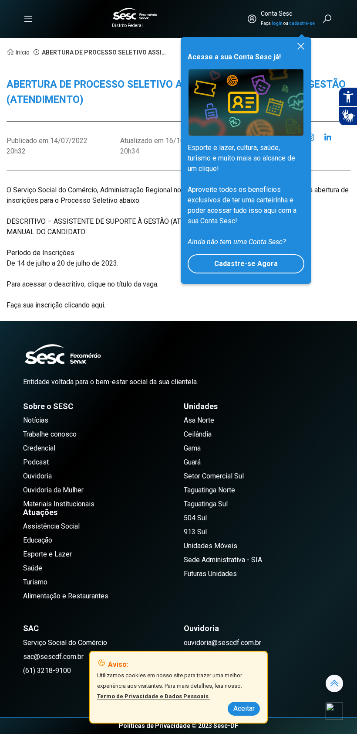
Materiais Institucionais (58, 504)
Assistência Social (51, 526)
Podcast (36, 462)
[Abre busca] (328, 19)
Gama (192, 448)
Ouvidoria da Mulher (53, 490)
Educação (37, 540)
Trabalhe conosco (50, 434)
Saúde (32, 568)
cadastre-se (302, 23)
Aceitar (244, 708)
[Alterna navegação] (28, 19)
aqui (97, 305)
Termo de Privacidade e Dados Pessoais (153, 696)
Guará (192, 462)
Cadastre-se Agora (246, 263)
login (277, 23)
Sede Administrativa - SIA (223, 560)
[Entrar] (252, 19)
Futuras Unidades (210, 574)
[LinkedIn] (328, 137)
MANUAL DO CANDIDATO (46, 232)
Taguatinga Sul (206, 504)
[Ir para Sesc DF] (135, 13)
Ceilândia (198, 434)
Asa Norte (199, 420)
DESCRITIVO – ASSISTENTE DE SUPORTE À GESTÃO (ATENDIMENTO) (114, 221)
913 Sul (195, 532)
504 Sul (195, 518)
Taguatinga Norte (209, 490)
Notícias (35, 420)
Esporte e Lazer (47, 554)
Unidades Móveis (210, 546)
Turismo (35, 582)
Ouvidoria (37, 476)
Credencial (39, 448)
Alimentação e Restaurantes (65, 596)
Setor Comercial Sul (214, 476)
